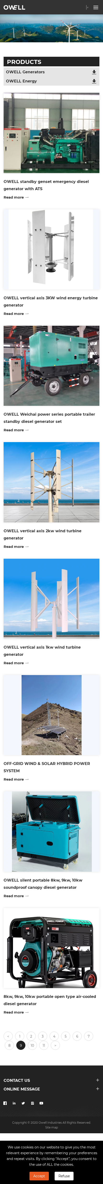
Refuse (64, 1176)
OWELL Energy (21, 80)
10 (32, 1045)
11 (44, 1045)
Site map (51, 1127)
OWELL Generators (25, 71)
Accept (39, 1176)
